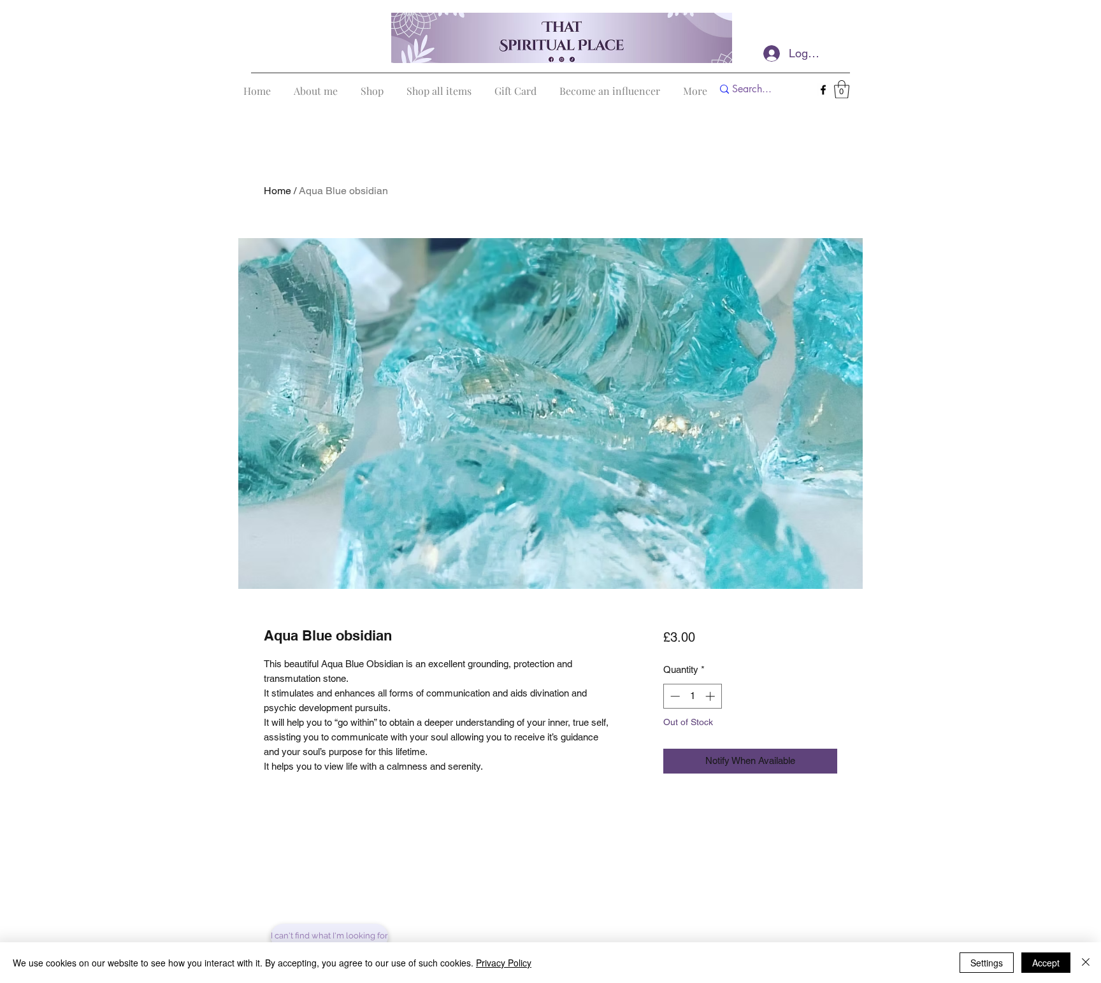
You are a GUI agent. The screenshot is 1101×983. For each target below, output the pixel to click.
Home (277, 191)
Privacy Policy (503, 962)
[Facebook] (823, 89)
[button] (841, 89)
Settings (986, 962)
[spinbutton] (692, 696)
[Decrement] (673, 696)
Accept (1046, 962)
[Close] (1085, 962)
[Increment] (711, 696)
